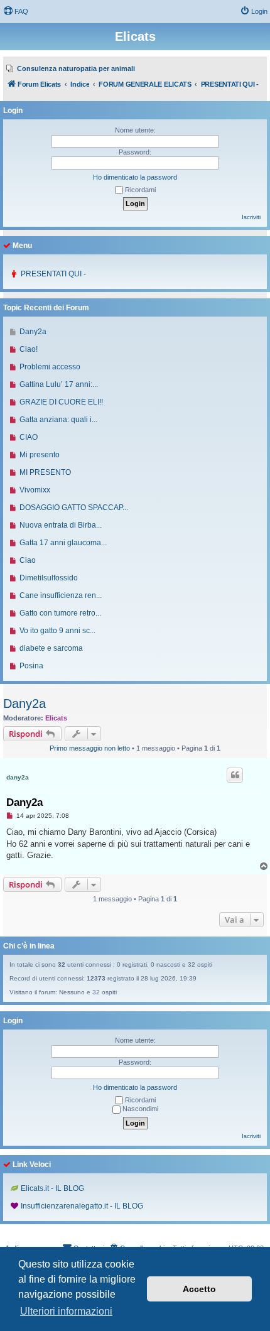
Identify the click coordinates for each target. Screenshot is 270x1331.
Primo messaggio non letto (90, 748)
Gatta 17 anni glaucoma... (63, 542)
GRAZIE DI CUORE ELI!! (61, 402)
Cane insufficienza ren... (60, 595)
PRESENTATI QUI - (53, 273)
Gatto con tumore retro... (60, 613)
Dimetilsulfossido (48, 577)
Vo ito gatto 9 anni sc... (57, 630)
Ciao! (28, 349)
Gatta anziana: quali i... (58, 419)
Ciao (27, 560)
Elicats (56, 718)
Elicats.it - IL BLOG (52, 1188)
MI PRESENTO (45, 472)
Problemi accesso (49, 366)
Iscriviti (251, 217)
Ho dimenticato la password (135, 177)
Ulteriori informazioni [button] (66, 1311)
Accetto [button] (199, 1289)
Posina (31, 665)
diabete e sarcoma (51, 648)
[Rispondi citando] (235, 775)
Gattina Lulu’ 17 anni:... (58, 384)
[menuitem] (15, 11)
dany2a (17, 777)
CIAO (28, 437)
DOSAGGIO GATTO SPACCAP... (73, 507)
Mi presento (39, 454)
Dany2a (24, 703)
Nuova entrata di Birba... (60, 525)
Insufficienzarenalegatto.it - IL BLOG (82, 1206)
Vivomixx (34, 490)
